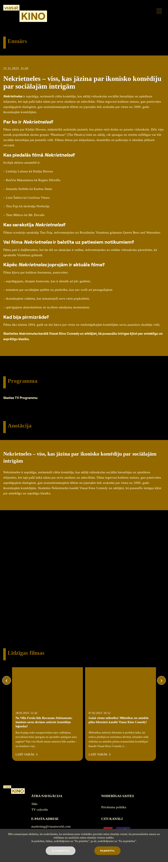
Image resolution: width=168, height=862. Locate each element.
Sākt (34, 804)
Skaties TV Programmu (20, 398)
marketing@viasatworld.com (51, 826)
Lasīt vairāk (25, 754)
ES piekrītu (107, 850)
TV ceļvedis (40, 809)
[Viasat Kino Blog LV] (25, 13)
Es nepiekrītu (61, 850)
